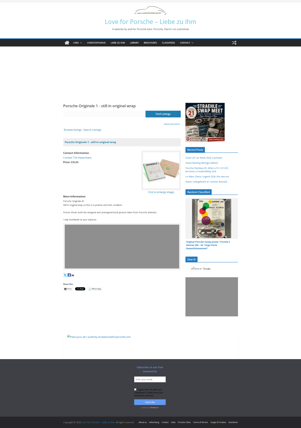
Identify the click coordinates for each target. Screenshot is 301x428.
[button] (80, 43)
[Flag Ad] (72, 275)
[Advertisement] (150, 70)
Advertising (154, 422)
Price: (66, 162)
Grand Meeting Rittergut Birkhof (201, 162)
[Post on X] (65, 275)
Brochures (150, 42)
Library (134, 42)
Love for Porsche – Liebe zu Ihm (150, 21)
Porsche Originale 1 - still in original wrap (90, 142)
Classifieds (168, 42)
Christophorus (96, 42)
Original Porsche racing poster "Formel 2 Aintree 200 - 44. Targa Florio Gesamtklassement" (208, 245)
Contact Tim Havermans (77, 157)
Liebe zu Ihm (118, 42)
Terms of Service (200, 422)
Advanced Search (172, 124)
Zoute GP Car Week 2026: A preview (203, 157)
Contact (185, 42)
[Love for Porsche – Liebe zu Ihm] (67, 42)
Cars (76, 42)
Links (173, 422)
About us (143, 422)
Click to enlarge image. (161, 192)
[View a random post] (234, 42)
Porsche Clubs (184, 422)
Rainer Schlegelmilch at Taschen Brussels (206, 181)
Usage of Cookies (218, 422)
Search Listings (92, 129)
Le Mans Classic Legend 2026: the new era (207, 176)
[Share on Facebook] (69, 275)
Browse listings (73, 129)
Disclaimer (233, 422)
